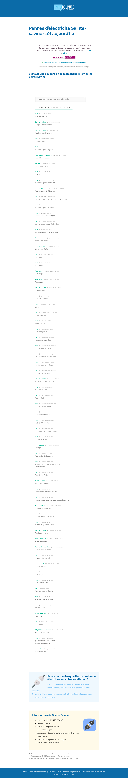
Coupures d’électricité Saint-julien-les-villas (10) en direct (50, 756)
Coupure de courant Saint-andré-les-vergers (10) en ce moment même (55, 758)
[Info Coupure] (64, 8)
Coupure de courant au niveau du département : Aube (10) (50, 754)
